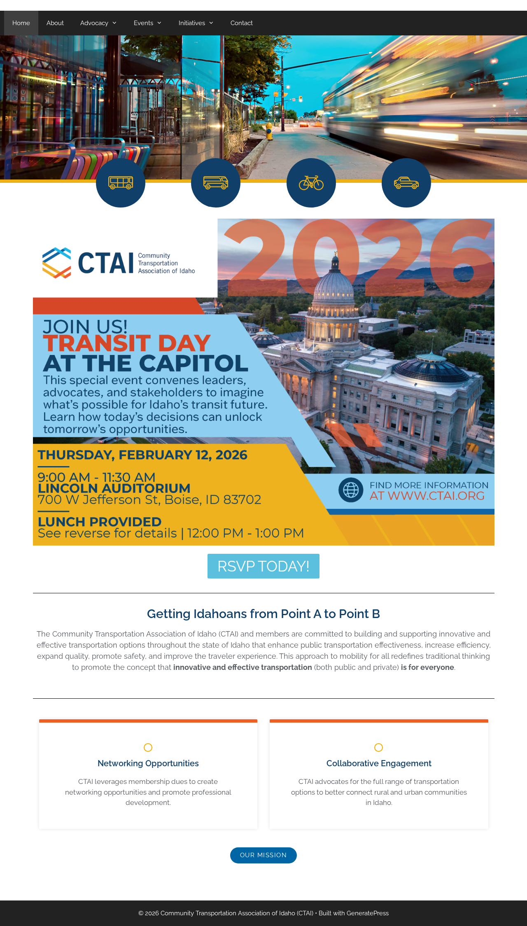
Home (21, 23)
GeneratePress (368, 913)
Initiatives (192, 23)
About (55, 23)
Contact (242, 23)
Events (143, 23)
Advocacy (94, 23)
